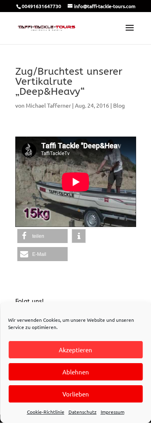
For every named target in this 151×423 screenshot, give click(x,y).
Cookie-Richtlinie (45, 412)
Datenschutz (82, 412)
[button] (42, 236)
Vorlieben (75, 394)
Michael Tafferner (48, 105)
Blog (119, 105)
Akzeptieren (75, 350)
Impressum (112, 412)
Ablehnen (75, 372)
